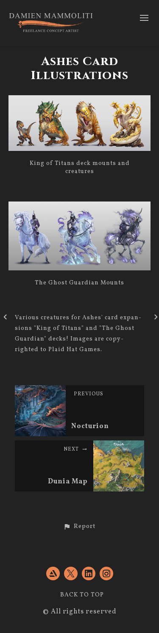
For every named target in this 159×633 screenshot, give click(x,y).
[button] (79, 526)
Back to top (82, 595)
